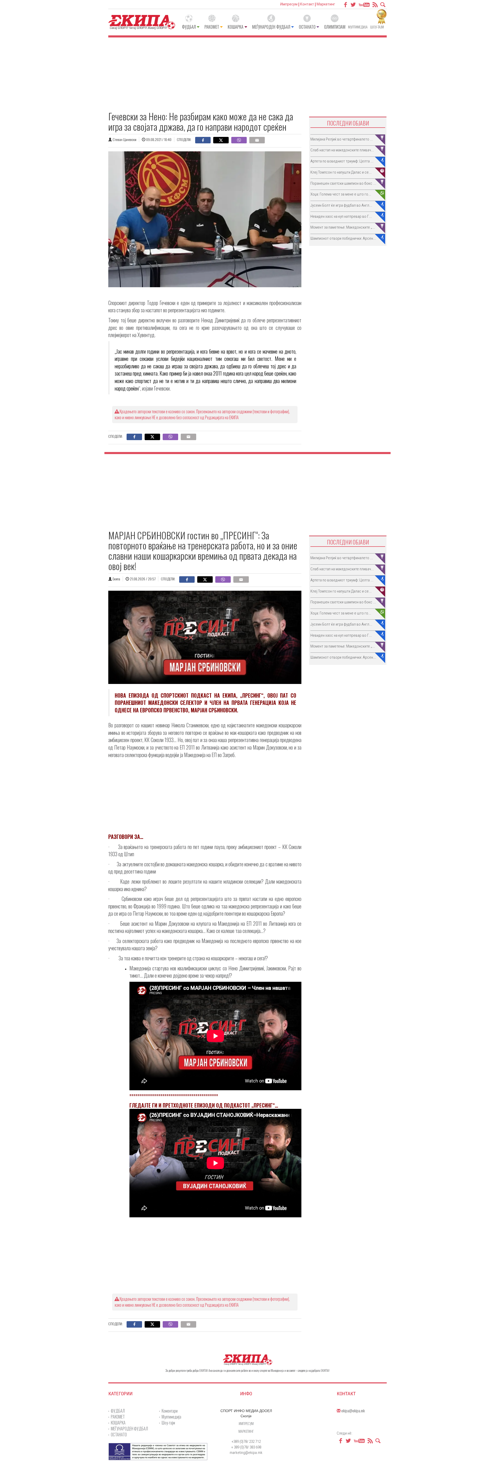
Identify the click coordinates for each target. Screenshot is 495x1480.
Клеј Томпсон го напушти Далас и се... (341, 172)
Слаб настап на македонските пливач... (342, 150)
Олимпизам (334, 27)
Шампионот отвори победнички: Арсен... (343, 238)
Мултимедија (358, 26)
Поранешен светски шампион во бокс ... (343, 183)
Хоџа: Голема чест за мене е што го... (340, 194)
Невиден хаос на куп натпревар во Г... (341, 216)
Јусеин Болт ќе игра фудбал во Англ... (341, 205)
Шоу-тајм (377, 26)
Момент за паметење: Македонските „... (342, 227)
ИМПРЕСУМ (246, 1423)
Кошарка (235, 27)
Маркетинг (326, 4)
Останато (307, 27)
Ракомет (211, 27)
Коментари (170, 1411)
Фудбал (189, 27)
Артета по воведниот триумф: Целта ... (342, 161)
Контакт (307, 4)
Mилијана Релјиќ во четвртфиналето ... (341, 139)
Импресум (289, 4)
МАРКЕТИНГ (246, 1431)
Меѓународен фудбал (271, 27)
